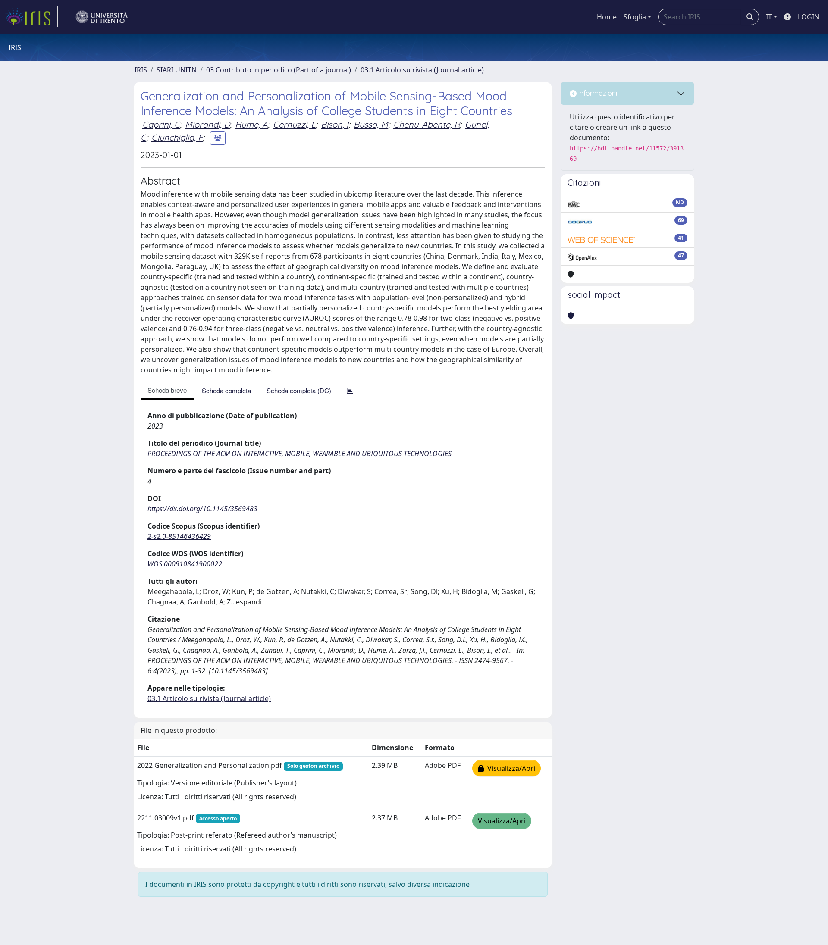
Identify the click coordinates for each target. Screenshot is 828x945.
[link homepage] (31, 16)
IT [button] (769, 17)
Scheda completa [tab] (226, 390)
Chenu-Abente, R (426, 124)
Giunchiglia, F (177, 137)
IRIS (141, 70)
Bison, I (334, 124)
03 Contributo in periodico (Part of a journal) (278, 70)
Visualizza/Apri (509, 768)
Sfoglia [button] (635, 17)
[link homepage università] (102, 16)
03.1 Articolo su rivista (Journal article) (422, 70)
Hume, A (251, 124)
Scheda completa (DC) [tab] (299, 390)
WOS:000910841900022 (184, 564)
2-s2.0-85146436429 (179, 536)
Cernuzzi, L (294, 124)
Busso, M (371, 124)
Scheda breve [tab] (167, 389)
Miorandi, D (207, 124)
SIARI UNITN (177, 70)
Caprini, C (161, 124)
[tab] (350, 390)
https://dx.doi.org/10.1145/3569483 (202, 508)
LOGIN (808, 17)
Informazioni (597, 93)
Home (607, 17)
